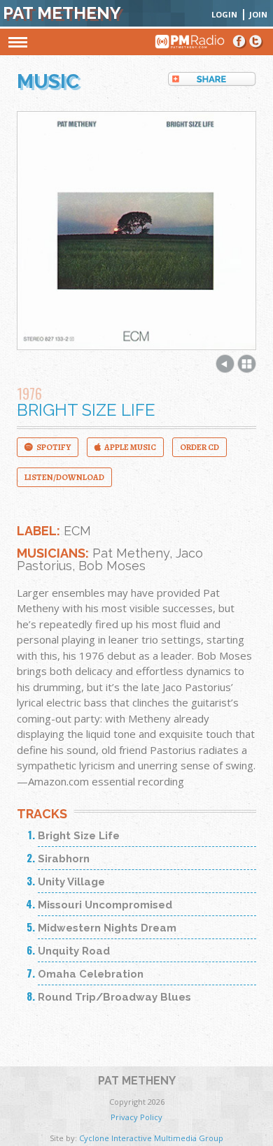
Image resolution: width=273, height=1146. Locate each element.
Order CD (199, 447)
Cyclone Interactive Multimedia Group (151, 1138)
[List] (246, 369)
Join (258, 14)
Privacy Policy (136, 1117)
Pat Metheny (62, 13)
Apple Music (130, 447)
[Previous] (225, 369)
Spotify (53, 447)
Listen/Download (64, 477)
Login (224, 14)
